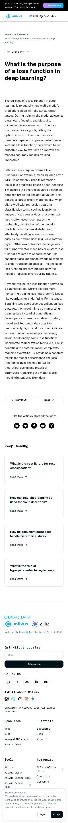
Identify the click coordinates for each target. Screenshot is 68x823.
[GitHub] (8, 682)
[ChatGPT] (7, 699)
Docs (7, 728)
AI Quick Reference (18, 749)
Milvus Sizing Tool (18, 777)
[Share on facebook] (34, 426)
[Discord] (27, 682)
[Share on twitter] (25, 426)
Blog (7, 734)
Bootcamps (43, 728)
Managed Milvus (15, 739)
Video (40, 739)
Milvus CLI (12, 772)
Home (8, 34)
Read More (16, 476)
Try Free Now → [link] (53, 5)
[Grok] (20, 699)
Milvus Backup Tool (14, 785)
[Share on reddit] (43, 426)
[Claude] (26, 699)
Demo (40, 734)
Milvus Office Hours (46, 769)
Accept (57, 814)
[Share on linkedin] (17, 426)
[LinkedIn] (36, 682)
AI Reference (21, 34)
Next (47, 399)
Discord (42, 776)
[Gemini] (33, 699)
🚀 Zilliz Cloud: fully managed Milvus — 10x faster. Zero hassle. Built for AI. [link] (23, 5)
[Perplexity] (13, 699)
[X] (17, 682)
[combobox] (48, 16)
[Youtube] (46, 682)
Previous (20, 399)
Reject (43, 814)
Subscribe (34, 664)
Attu (7, 767)
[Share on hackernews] (51, 426)
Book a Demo (12, 744)
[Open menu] (61, 16)
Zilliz (58, 632)
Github (41, 781)
